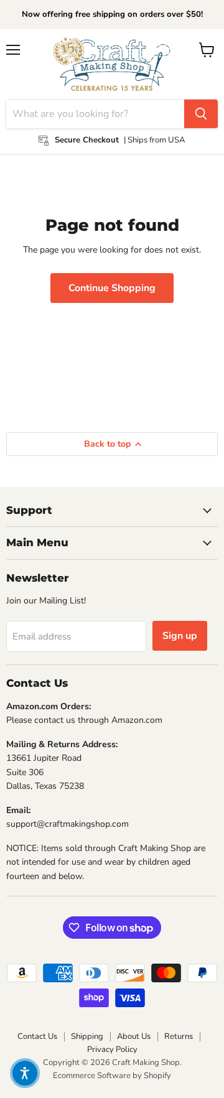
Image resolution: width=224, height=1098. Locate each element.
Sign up (179, 636)
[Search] (201, 114)
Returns (178, 1036)
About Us (134, 1036)
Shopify (157, 1075)
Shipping (87, 1036)
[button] (25, 1073)
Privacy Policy (112, 1049)
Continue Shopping (112, 288)
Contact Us (37, 1036)
